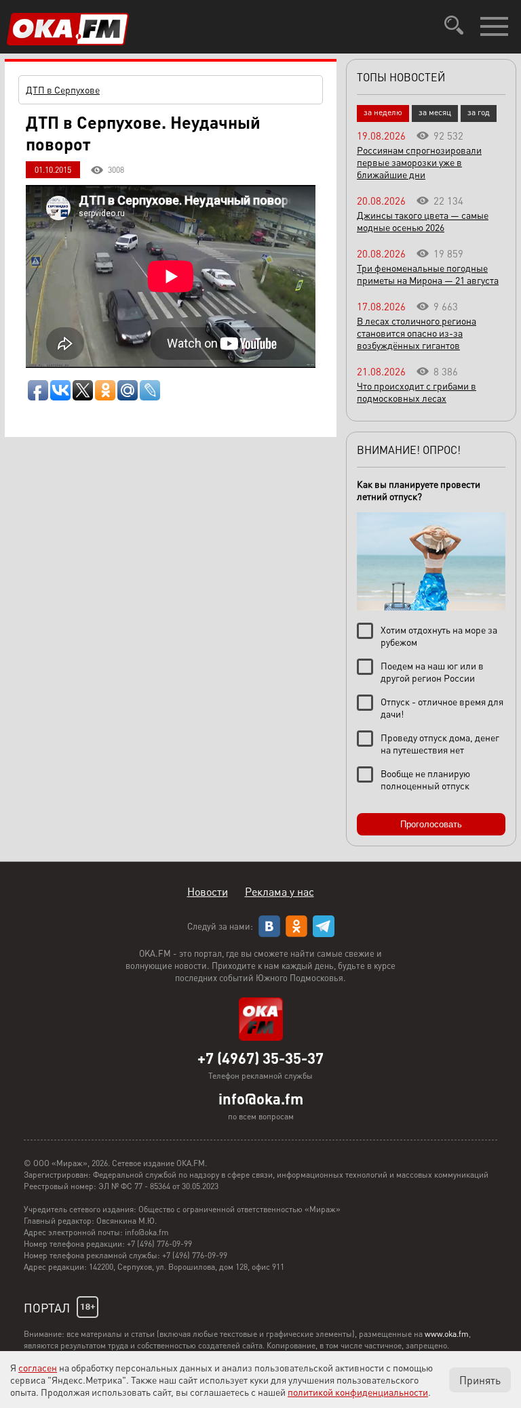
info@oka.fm (260, 1098)
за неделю (383, 112)
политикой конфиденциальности (358, 1392)
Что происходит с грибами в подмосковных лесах (416, 391)
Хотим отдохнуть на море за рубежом (439, 635)
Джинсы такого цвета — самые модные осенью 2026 (422, 221)
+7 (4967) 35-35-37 (260, 1057)
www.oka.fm (447, 1334)
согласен (37, 1367)
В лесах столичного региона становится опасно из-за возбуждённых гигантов (416, 332)
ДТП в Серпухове (63, 89)
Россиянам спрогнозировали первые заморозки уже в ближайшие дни (419, 162)
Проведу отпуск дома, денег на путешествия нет (440, 743)
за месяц (435, 112)
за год (478, 112)
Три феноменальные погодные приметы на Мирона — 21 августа (428, 274)
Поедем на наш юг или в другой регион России (432, 671)
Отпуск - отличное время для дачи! (442, 707)
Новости (207, 891)
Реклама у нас (279, 891)
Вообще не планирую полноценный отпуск (425, 779)
